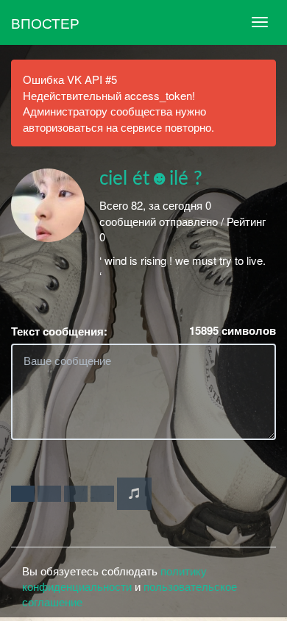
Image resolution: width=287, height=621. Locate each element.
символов (232, 330)
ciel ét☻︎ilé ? (150, 178)
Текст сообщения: (59, 331)
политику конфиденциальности (114, 578)
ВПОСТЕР (45, 22)
